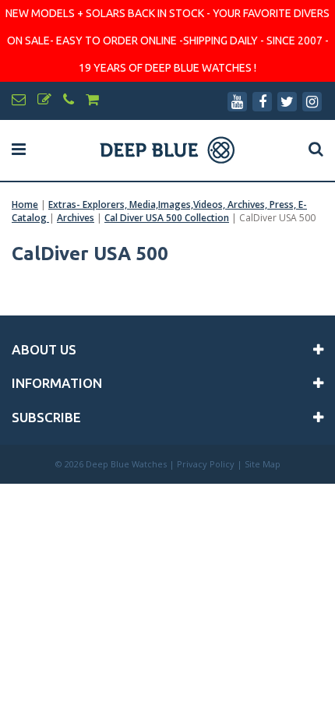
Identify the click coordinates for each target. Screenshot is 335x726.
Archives (75, 217)
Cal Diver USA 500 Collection (166, 217)
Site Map (262, 464)
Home (25, 204)
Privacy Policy (206, 464)
